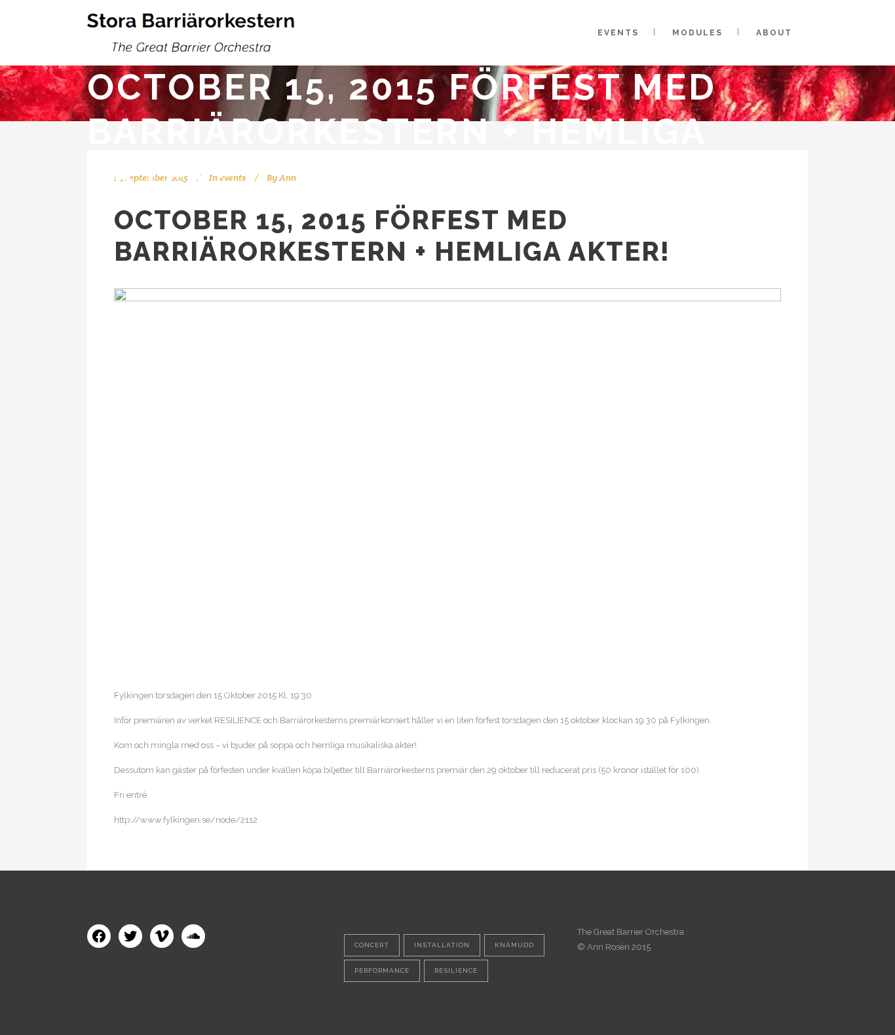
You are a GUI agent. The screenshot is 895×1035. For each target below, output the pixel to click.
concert (371, 945)
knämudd (514, 945)
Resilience (456, 970)
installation (442, 945)
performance (381, 970)
